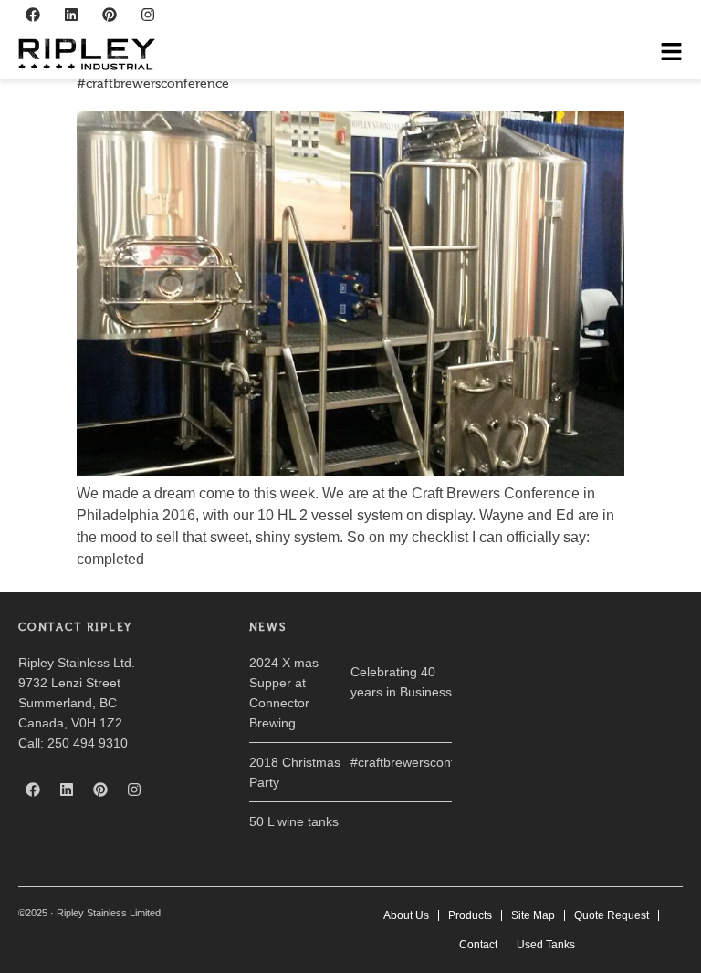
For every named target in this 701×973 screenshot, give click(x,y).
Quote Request (611, 915)
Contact (478, 944)
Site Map (533, 915)
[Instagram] (147, 14)
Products (470, 915)
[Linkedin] (71, 14)
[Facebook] (32, 14)
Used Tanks (546, 944)
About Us (406, 915)
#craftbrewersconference (153, 83)
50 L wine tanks (294, 821)
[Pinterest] (109, 14)
